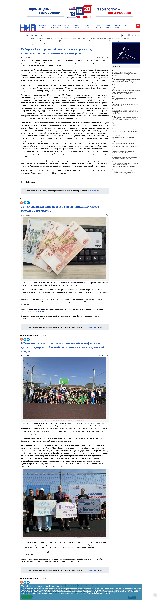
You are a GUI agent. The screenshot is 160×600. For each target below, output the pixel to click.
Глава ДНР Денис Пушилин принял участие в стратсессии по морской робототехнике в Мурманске (124, 137)
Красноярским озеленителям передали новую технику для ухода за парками (125, 118)
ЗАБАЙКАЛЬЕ (67, 30)
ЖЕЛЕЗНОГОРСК (43, 30)
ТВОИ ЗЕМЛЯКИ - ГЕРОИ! (35, 35)
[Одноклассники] (135, 35)
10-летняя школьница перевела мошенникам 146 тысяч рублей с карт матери (124, 73)
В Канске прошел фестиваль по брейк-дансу (124, 124)
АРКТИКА (117, 25)
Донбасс (118, 38)
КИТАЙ (124, 25)
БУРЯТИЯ (66, 27)
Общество (56, 38)
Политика (42, 38)
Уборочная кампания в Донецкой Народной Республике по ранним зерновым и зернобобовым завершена (125, 145)
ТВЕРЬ (98, 25)
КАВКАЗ (87, 27)
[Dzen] (129, 35)
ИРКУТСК (66, 25)
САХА (116, 30)
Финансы (64, 38)
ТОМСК (108, 25)
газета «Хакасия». (37, 311)
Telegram (92, 191)
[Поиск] (122, 35)
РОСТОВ (98, 27)
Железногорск (93, 41)
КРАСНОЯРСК (42, 27)
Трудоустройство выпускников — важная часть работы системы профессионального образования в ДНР (125, 164)
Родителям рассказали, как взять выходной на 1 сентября (123, 152)
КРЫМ (124, 27)
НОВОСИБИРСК (89, 30)
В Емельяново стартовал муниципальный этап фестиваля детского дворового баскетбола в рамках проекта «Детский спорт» (126, 82)
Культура (84, 38)
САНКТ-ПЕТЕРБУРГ (56, 25)
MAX (101, 191)
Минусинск (76, 41)
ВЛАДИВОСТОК (78, 30)
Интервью (76, 38)
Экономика (34, 38)
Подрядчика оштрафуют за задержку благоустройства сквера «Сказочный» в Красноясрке (125, 111)
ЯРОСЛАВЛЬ (99, 30)
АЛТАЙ (117, 27)
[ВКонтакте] (132, 35)
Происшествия (94, 38)
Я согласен (27, 597)
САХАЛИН (76, 25)
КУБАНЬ (87, 25)
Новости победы (114, 41)
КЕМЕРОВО (109, 30)
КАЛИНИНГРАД (55, 27)
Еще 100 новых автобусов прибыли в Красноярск (124, 98)
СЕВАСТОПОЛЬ (127, 30)
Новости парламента (107, 38)
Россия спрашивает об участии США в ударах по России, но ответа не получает (125, 130)
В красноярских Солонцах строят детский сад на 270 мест (125, 105)
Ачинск (68, 41)
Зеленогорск (104, 41)
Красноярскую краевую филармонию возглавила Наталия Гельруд (124, 158)
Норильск (84, 41)
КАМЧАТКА (77, 27)
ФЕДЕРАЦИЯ (42, 25)
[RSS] (126, 35)
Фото (70, 38)
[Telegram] (138, 35)
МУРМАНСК (54, 30)
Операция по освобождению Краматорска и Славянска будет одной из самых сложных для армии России (126, 172)
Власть (49, 38)
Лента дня (126, 38)
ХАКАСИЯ (108, 27)
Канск (62, 41)
